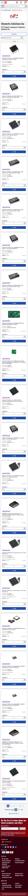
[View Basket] (25, 2)
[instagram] (11, 847)
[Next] (17, 41)
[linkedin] (5, 847)
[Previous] (10, 41)
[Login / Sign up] (21, 2)
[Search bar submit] (25, 6)
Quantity (4, 69)
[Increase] (24, 72)
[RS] (5, 2)
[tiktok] (16, 847)
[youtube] (8, 847)
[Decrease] (3, 72)
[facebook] (13, 847)
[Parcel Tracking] (17, 2)
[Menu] (2, 2)
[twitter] (3, 847)
